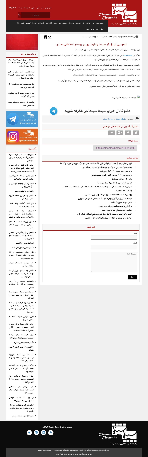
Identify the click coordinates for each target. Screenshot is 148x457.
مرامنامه (20, 8)
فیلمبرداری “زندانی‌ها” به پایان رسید (117, 210)
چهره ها (34, 23)
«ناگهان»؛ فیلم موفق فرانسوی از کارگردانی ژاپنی (21, 185)
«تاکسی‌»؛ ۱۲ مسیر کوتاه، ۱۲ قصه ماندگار (21, 349)
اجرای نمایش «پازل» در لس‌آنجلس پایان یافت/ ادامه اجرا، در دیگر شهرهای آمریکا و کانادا (96, 163)
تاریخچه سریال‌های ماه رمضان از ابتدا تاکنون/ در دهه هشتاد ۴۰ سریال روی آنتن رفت (21, 63)
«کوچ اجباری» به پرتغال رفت (23, 247)
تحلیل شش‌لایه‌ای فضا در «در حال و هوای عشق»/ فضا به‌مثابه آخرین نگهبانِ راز (21, 408)
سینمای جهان (63, 23)
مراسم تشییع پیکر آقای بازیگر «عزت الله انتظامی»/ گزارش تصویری (105, 198)
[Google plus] (119, 132)
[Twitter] (136, 132)
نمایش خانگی (20, 23)
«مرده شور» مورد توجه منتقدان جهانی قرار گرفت (21, 95)
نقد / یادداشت (80, 23)
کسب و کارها (95, 29)
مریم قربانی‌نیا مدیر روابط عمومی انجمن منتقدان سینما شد (21, 336)
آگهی (33, 8)
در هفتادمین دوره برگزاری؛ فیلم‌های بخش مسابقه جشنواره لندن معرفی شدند (21, 357)
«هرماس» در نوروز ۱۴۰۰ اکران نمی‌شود (116, 171)
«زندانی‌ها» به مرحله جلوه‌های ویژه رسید (115, 206)
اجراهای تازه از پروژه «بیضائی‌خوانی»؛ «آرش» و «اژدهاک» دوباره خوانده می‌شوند (21, 214)
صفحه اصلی (99, 23)
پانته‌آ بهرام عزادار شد (123, 191)
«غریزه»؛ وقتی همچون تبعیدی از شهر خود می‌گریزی (21, 86)
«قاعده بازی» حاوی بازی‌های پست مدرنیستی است (21, 104)
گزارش (88, 23)
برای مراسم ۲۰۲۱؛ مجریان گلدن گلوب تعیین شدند (111, 175)
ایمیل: (135, 243)
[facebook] (128, 132)
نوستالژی (41, 23)
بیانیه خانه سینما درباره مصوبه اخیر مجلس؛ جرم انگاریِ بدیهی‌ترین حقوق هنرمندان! (21, 327)
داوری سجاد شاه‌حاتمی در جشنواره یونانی (21, 264)
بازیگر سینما (121, 119)
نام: (135, 233)
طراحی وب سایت (86, 454)
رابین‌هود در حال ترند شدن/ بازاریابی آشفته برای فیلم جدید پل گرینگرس (21, 157)
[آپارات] (36, 432)
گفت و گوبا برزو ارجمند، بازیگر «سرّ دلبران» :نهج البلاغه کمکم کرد (104, 214)
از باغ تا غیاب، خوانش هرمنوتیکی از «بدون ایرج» (21, 399)
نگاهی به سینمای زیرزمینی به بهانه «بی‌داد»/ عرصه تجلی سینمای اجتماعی (21, 273)
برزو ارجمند (108, 119)
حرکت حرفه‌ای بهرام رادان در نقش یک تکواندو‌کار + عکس (108, 218)
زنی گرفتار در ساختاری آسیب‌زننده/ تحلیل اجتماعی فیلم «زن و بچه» (21, 390)
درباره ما (27, 8)
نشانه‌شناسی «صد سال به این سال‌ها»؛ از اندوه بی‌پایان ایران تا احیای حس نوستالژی (21, 75)
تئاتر (102, 29)
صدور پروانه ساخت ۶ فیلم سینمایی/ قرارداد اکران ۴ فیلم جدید (21, 225)
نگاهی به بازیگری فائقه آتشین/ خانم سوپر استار (21, 197)
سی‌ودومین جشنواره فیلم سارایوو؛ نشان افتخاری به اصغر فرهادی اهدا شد (21, 295)
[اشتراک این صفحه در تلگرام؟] (111, 132)
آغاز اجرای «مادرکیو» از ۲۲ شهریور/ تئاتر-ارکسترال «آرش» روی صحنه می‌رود (21, 255)
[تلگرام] (29, 432)
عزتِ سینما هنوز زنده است (121, 202)
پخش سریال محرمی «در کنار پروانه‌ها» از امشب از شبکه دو (107, 167)
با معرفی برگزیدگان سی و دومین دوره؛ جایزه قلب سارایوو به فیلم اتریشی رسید (21, 235)
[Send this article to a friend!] (49, 37)
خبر (93, 23)
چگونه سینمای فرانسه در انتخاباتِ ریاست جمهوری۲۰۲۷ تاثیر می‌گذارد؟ (21, 379)
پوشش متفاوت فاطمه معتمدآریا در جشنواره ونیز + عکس (108, 194)
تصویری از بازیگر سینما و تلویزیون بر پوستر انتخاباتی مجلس (91, 44)
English (12, 8)
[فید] (50, 432)
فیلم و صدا (49, 23)
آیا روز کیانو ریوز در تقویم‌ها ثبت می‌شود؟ (115, 183)
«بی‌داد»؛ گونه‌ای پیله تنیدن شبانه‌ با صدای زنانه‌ (21, 205)
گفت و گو (71, 23)
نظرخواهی (48, 8)
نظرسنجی (39, 8)
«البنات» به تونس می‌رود (24, 191)
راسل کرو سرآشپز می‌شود (122, 179)
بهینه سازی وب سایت (70, 454)
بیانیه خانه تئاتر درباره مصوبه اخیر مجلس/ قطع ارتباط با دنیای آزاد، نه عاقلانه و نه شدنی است (21, 168)
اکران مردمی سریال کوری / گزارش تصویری (21, 318)
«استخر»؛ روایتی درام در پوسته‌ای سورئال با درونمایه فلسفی (21, 284)
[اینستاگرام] (43, 432)
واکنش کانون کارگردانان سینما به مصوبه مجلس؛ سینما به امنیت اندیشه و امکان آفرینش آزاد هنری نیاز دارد (21, 307)
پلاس (87, 29)
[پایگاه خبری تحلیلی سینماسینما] (125, 15)
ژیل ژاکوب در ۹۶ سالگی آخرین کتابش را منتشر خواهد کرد (21, 177)
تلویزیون (28, 23)
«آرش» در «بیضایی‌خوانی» (24, 342)
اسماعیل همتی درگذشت (25, 243)
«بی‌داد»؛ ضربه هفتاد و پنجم (23, 416)
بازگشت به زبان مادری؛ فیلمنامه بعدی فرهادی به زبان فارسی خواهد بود (21, 368)
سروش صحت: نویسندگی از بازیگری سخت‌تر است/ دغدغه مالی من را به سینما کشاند (97, 187)
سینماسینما (128, 55)
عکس (55, 23)
